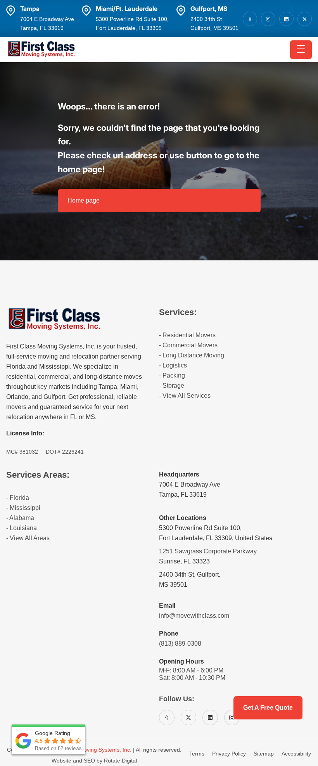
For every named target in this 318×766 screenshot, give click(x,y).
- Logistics (173, 365)
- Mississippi (23, 507)
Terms (197, 753)
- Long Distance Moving (191, 355)
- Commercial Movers (188, 345)
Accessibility (296, 753)
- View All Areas (28, 538)
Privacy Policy (229, 753)
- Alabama (20, 518)
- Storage (171, 385)
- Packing (172, 375)
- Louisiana (21, 528)
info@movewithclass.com (194, 615)
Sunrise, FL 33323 (184, 561)
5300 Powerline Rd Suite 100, (200, 528)
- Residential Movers (187, 335)
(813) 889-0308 (180, 643)
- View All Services (185, 395)
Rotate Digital (120, 760)
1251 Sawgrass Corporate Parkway (208, 551)
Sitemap (264, 753)
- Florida (17, 497)
